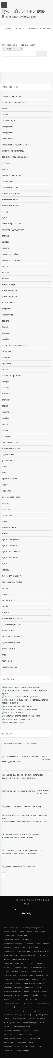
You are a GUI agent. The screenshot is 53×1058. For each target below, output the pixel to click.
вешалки (6, 357)
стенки (5, 430)
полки (5, 266)
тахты (4, 467)
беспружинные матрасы (13, 151)
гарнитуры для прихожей (14, 102)
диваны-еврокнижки (11, 497)
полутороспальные (11, 637)
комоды (5, 570)
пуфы (4, 521)
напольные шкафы (10, 206)
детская (5, 278)
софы (4, 473)
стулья (5, 169)
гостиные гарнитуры (11, 625)
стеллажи (6, 236)
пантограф (7, 661)
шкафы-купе (7, 127)
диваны (5, 272)
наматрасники (8, 139)
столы (5, 115)
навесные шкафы (10, 200)
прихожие (6, 363)
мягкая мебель (9, 303)
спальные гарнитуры (11, 96)
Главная (8, 28)
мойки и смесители (11, 193)
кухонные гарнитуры (11, 175)
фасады (5, 212)
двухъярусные (8, 649)
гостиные (6, 436)
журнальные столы (11, 448)
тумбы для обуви (10, 558)
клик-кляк (6, 491)
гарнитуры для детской (13, 230)
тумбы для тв (8, 600)
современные (8, 309)
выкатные (6, 509)
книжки (5, 485)
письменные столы (11, 260)
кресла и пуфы (9, 285)
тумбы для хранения (11, 552)
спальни (6, 394)
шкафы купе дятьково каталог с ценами (20, 743)
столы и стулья (9, 121)
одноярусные (8, 455)
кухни (4, 218)
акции (4, 108)
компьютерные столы (12, 224)
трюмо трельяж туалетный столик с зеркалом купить (24, 821)
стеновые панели (10, 187)
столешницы (8, 181)
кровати (5, 248)
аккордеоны (7, 515)
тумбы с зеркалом (10, 540)
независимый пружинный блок (16, 145)
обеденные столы (10, 442)
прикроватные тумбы (12, 582)
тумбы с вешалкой (10, 546)
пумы (4, 655)
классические (8, 315)
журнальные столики (12, 619)
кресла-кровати (9, 527)
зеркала (5, 321)
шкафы (5, 242)
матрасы (6, 163)
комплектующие (9, 291)
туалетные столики (11, 643)
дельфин (6, 503)
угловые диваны (9, 461)
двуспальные (8, 631)
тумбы (5, 564)
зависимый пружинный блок (15, 157)
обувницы (6, 351)
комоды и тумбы (10, 254)
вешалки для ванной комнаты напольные (19, 778)
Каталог (18, 28)
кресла (5, 534)
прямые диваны (9, 479)
